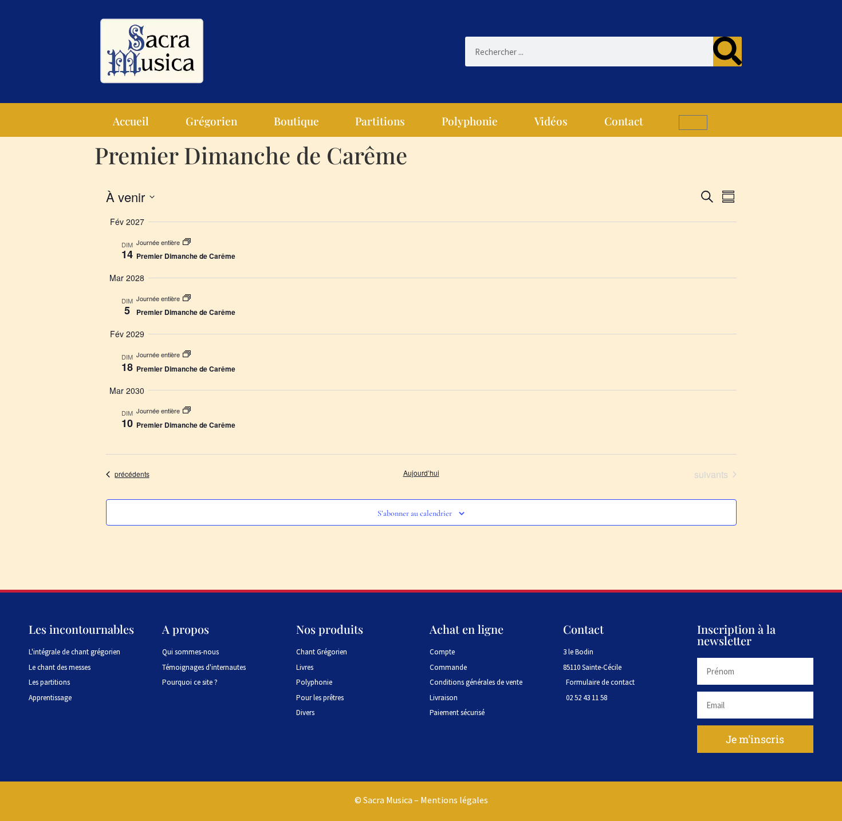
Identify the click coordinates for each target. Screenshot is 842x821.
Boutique (296, 120)
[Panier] (693, 122)
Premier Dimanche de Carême (185, 256)
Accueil (131, 120)
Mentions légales (454, 800)
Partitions (380, 120)
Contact (623, 120)
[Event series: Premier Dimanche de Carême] (187, 242)
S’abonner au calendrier (414, 513)
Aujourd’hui (421, 472)
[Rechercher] (727, 51)
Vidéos (551, 120)
